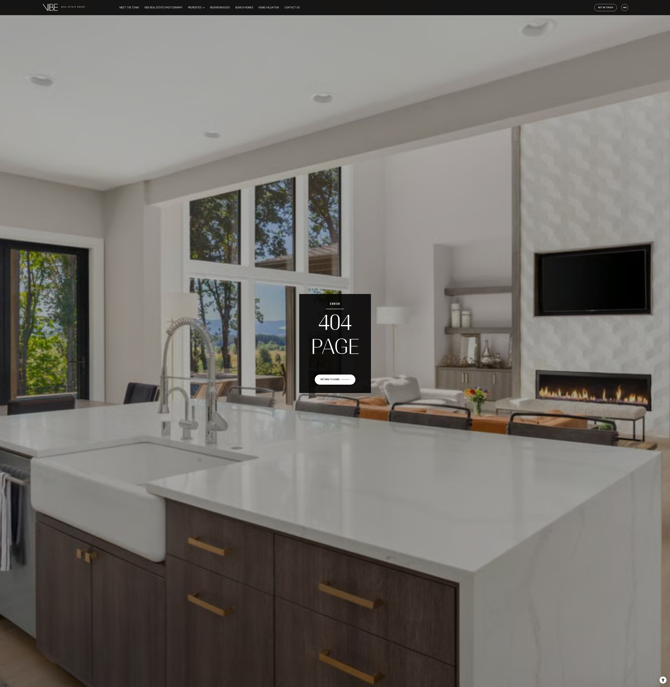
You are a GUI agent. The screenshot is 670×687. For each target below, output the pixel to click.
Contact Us (292, 7)
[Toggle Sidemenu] (624, 7)
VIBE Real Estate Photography (163, 7)
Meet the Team (129, 7)
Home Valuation (269, 7)
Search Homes (244, 7)
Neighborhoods (220, 7)
